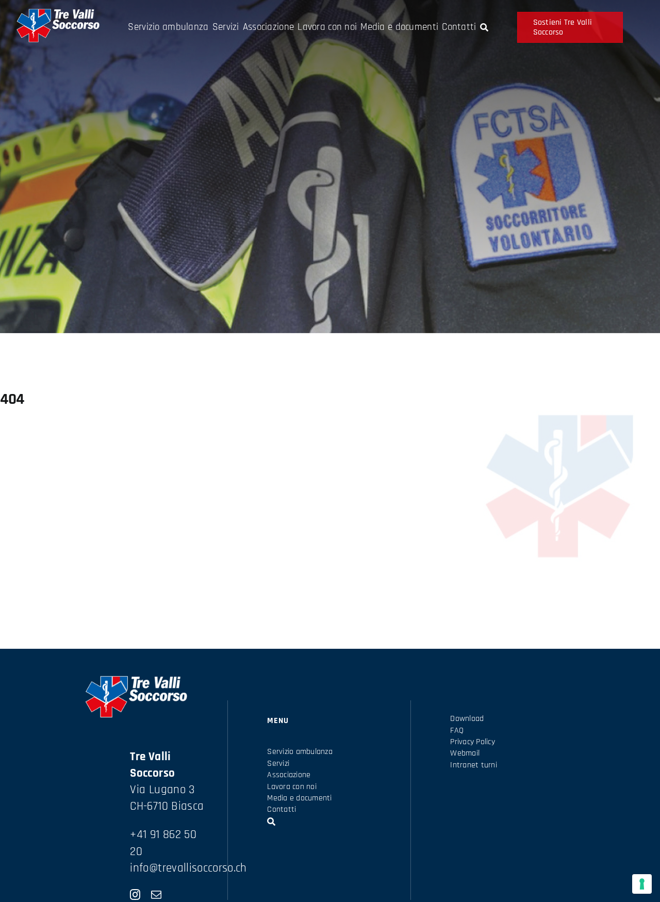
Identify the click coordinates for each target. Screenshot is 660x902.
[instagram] (135, 895)
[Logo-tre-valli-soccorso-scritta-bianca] (57, 13)
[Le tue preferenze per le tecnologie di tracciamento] (642, 884)
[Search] (484, 27)
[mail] (156, 895)
